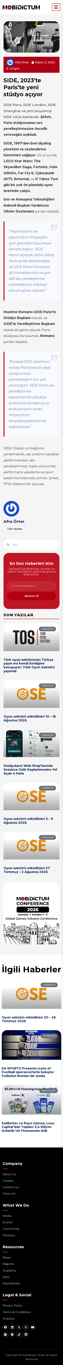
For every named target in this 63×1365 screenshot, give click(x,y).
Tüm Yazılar (14, 528)
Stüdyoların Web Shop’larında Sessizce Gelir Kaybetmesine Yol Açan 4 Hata (30, 769)
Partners (9, 1235)
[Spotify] (12, 1334)
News (7, 1257)
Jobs (6, 1277)
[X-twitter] (19, 1327)
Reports (8, 1264)
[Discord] (26, 1334)
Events (7, 1222)
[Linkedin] (12, 1327)
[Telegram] (5, 1334)
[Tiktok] (19, 1334)
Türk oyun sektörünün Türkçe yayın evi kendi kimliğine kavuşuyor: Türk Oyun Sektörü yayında (29, 665)
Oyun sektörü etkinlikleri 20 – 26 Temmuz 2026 (29, 1019)
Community (11, 1228)
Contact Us (11, 1187)
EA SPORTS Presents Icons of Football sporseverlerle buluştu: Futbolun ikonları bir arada (28, 1072)
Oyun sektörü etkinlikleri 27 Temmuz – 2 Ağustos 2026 (27, 870)
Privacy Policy (12, 1305)
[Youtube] (33, 1327)
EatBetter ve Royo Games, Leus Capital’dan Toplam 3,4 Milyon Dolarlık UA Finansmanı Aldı (28, 1127)
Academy (9, 1270)
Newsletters (11, 1283)
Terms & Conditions (17, 1312)
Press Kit (9, 1193)
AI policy (9, 1318)
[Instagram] (26, 1327)
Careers (8, 1180)
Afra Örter (14, 521)
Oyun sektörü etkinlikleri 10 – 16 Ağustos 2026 (30, 718)
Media (7, 1216)
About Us (9, 1174)
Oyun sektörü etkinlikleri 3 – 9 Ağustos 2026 (28, 821)
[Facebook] (5, 1327)
